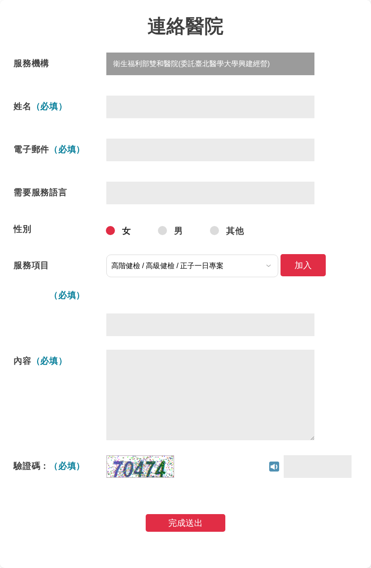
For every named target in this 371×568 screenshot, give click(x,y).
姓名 (40, 106)
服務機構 (31, 63)
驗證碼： (49, 466)
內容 (40, 361)
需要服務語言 (40, 192)
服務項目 (31, 265)
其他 (235, 231)
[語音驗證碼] (228, 466)
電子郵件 (49, 149)
